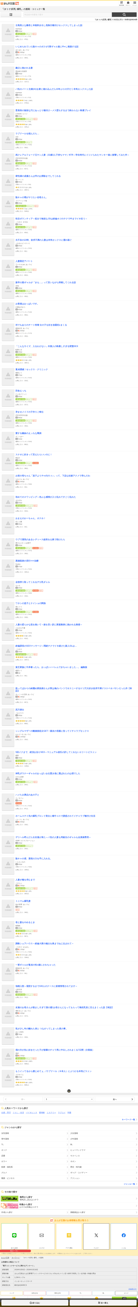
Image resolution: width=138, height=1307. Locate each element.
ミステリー (51, 1112)
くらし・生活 (18, 1112)
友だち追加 (14, 1248)
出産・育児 (6, 1112)
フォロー (96, 1248)
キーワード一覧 (128, 1119)
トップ (12, 1293)
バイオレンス (31, 1112)
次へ (115, 1099)
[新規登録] (121, 2)
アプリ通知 (69, 1248)
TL (80, 1293)
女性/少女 (35, 1293)
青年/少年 (57, 1293)
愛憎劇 (42, 1112)
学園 (69, 1112)
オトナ (126, 1293)
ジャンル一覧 (129, 1184)
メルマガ (41, 1248)
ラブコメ (61, 1112)
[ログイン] (128, 2)
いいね (124, 1248)
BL (103, 1293)
